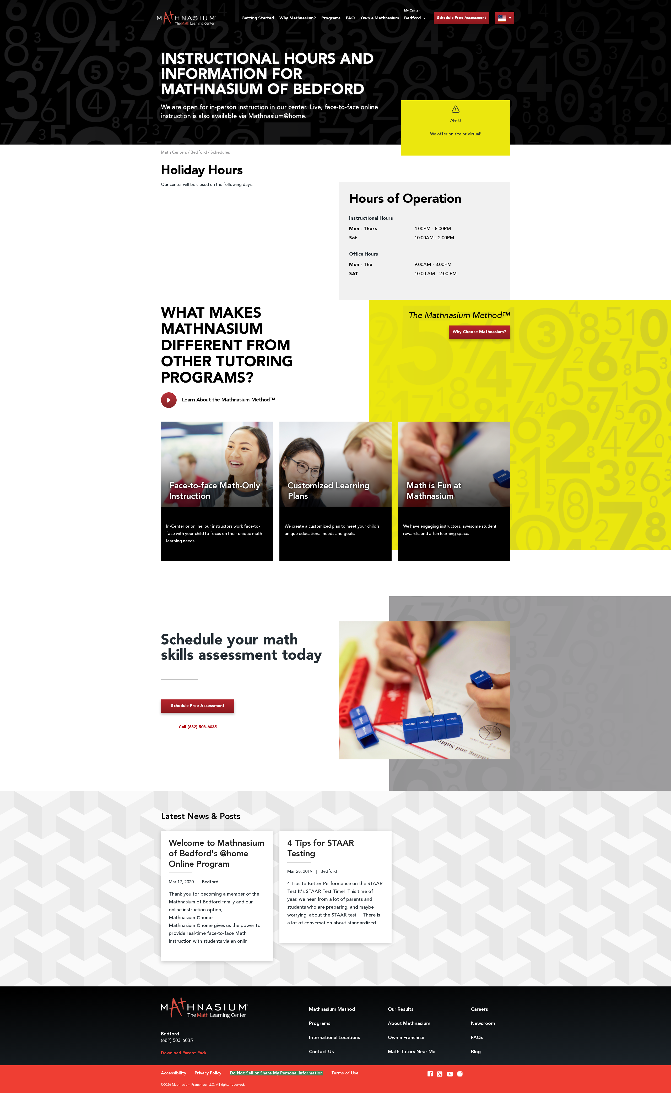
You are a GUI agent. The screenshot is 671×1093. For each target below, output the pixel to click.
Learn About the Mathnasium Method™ (228, 400)
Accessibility (173, 1073)
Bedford (199, 153)
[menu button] (504, 18)
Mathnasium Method (332, 1009)
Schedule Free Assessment (461, 18)
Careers (479, 1009)
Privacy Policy (208, 1073)
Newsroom (483, 1023)
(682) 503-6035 (177, 1040)
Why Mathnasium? (297, 18)
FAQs (477, 1037)
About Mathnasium (409, 1023)
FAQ (350, 18)
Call (198, 727)
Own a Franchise (406, 1037)
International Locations (334, 1037)
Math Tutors (411, 1052)
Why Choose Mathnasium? (479, 332)
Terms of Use (345, 1073)
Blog (476, 1052)
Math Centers (174, 153)
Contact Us (321, 1052)
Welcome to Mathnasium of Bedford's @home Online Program (216, 854)
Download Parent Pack (184, 1053)
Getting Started (257, 18)
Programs (330, 18)
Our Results (401, 1009)
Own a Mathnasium (380, 18)
